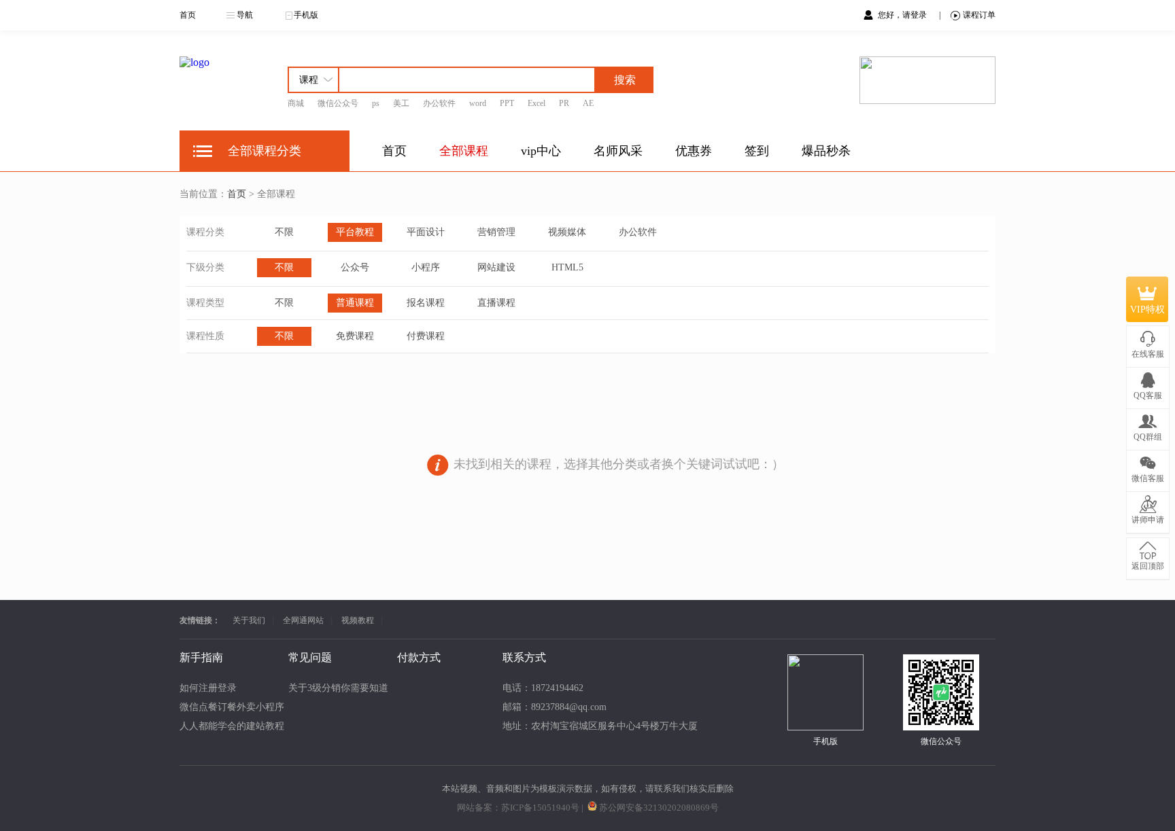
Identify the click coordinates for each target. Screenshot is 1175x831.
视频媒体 (567, 232)
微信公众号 (338, 103)
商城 (296, 103)
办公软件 (439, 103)
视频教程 (357, 620)
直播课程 (496, 303)
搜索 (625, 80)
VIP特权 (1147, 309)
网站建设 (496, 267)
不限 (284, 232)
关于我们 (249, 620)
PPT (507, 103)
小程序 (425, 267)
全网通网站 (303, 620)
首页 (188, 15)
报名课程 (426, 303)
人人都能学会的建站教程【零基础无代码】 (270, 726)
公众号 (355, 267)
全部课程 (463, 151)
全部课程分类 (264, 151)
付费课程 (426, 336)
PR (564, 103)
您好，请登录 (903, 15)
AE (588, 103)
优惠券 (693, 151)
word (477, 103)
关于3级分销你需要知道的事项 (352, 688)
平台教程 (355, 232)
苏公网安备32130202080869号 (659, 807)
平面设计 (426, 232)
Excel (536, 103)
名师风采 (618, 151)
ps (375, 103)
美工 (401, 103)
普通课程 (355, 303)
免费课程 (355, 336)
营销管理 (496, 232)
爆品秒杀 (826, 151)
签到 (757, 151)
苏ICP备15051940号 (540, 807)
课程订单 (979, 15)
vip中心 (541, 151)
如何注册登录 (208, 688)
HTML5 (567, 267)
